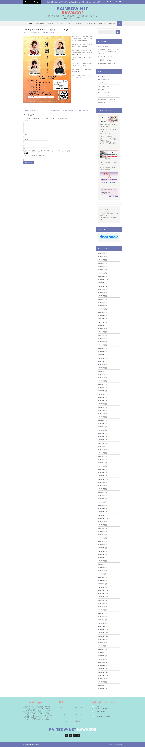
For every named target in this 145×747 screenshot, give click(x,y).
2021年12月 (102, 433)
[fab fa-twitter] (107, 2)
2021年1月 (102, 469)
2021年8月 (102, 446)
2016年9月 (102, 639)
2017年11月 (102, 593)
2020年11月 (102, 476)
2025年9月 (102, 289)
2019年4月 (102, 538)
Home (30, 23)
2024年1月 (102, 351)
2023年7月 (102, 371)
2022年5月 (102, 417)
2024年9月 (102, 328)
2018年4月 (102, 577)
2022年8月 (102, 407)
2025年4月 (102, 305)
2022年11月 (102, 397)
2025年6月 (102, 299)
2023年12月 (102, 355)
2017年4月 (102, 616)
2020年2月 (102, 505)
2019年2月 (102, 544)
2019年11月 (102, 515)
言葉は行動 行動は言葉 (106, 56)
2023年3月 (102, 384)
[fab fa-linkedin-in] (113, 2)
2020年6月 (102, 492)
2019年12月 (102, 512)
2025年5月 (102, 302)
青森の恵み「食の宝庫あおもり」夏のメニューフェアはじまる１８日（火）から (108, 51)
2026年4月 (102, 266)
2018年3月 (102, 580)
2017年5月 (102, 613)
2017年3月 (102, 620)
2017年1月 (102, 626)
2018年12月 (102, 551)
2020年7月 (102, 489)
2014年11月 (102, 688)
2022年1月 (102, 430)
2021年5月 (102, 456)
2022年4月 (102, 420)
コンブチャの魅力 (104, 46)
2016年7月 (102, 646)
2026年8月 (102, 253)
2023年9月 (102, 364)
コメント (26, 120)
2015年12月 (102, 669)
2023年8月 (102, 368)
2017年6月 (102, 610)
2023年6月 (102, 374)
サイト (25, 144)
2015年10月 (102, 675)
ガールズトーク (40, 23)
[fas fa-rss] (116, 2)
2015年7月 (102, 685)
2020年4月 (102, 498)
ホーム (62, 707)
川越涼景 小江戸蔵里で (106, 60)
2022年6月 (102, 413)
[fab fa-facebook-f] (104, 2)
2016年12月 (102, 629)
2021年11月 (102, 436)
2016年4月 (102, 655)
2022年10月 (102, 400)
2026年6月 (102, 260)
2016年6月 (102, 649)
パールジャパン (112, 23)
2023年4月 (102, 381)
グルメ (70, 23)
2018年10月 (102, 557)
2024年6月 (102, 335)
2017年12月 (102, 590)
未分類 (101, 102)
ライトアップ (79, 23)
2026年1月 (102, 276)
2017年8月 (102, 603)
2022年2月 (102, 426)
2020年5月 (102, 495)
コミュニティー (91, 23)
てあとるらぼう (87, 75)
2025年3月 (102, 309)
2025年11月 (102, 283)
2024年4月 (102, 341)
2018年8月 (102, 564)
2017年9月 (102, 600)
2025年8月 (102, 292)
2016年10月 (102, 636)
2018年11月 (102, 554)
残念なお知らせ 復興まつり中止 (32, 110)
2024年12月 (102, 319)
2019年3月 (102, 541)
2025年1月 (102, 315)
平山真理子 (75, 77)
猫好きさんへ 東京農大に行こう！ (109, 63)
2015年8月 (102, 682)
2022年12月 (102, 394)
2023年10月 (102, 361)
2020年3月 (102, 502)
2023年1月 (102, 390)
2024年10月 (102, 325)
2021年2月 (102, 466)
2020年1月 (102, 508)
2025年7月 (102, 296)
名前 (25, 134)
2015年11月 (102, 672)
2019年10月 (102, 518)
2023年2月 (102, 387)
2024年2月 (102, 348)
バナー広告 (63, 714)
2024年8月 (102, 332)
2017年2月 (102, 623)
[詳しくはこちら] (109, 117)
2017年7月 (102, 606)
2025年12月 (102, 279)
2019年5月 (102, 534)
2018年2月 (102, 584)
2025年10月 (102, 286)
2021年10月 (102, 440)
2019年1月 (102, 548)
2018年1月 (102, 587)
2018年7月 (102, 567)
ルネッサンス (60, 23)
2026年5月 (102, 263)
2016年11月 (102, 633)
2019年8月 (102, 525)
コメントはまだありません (47, 32)
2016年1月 (102, 665)
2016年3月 (102, 659)
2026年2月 (102, 273)
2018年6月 (102, 570)
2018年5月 (102, 574)
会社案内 (101, 23)
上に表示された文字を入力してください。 (34, 155)
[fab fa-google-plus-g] (110, 2)
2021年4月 (102, 459)
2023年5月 (102, 377)
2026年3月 (102, 269)
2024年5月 (102, 338)
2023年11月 (102, 358)
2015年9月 (102, 678)
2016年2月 (102, 662)
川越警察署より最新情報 (105, 99)
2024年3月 (102, 345)
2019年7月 (102, 528)
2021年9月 (102, 443)
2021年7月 (102, 449)
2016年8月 (102, 642)
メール (25, 139)
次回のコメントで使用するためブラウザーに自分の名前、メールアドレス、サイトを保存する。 (48, 151)
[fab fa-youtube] (120, 2)
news (100, 76)
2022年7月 (102, 410)
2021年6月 (102, 453)
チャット (50, 23)
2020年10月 (102, 479)
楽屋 (79, 77)
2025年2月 (102, 312)
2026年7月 (102, 256)
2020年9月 (102, 482)
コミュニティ (102, 86)
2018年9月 (102, 561)
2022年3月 (102, 423)
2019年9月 (102, 521)
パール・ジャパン (65, 711)
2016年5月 (102, 652)
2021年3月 (102, 462)
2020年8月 (102, 485)
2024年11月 (102, 322)
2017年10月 (102, 597)
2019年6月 (102, 531)
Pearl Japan (118, 744)
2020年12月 (102, 472)
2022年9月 (102, 404)
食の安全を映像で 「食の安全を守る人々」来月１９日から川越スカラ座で (71, 110)
